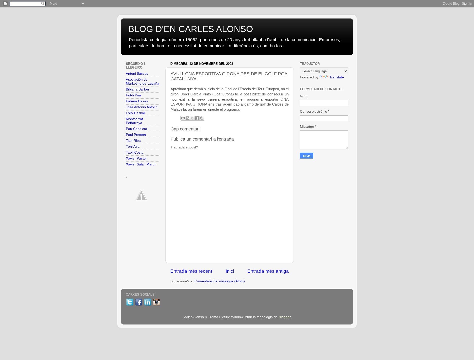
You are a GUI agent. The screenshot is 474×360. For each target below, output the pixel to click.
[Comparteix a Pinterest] (201, 118)
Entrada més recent (191, 271)
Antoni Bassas (137, 73)
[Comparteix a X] (192, 118)
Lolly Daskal (135, 113)
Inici (230, 271)
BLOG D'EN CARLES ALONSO (190, 29)
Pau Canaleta (136, 129)
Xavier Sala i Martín (141, 164)
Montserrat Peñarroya (134, 121)
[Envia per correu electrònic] (182, 118)
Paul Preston (136, 135)
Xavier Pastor (136, 158)
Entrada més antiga (268, 271)
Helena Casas (137, 101)
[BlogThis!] (187, 118)
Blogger (285, 317)
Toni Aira (132, 146)
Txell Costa (134, 152)
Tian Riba (133, 141)
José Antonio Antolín (142, 107)
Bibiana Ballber (137, 89)
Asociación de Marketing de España (142, 81)
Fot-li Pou (133, 95)
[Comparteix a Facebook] (197, 118)
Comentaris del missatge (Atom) (220, 281)
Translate (336, 77)
